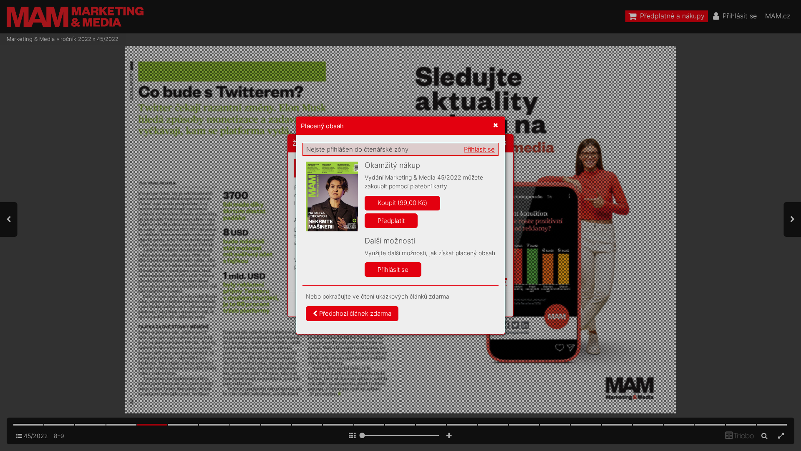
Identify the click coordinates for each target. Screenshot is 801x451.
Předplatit (391, 221)
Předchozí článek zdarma (354, 313)
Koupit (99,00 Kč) (402, 203)
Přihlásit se (479, 149)
